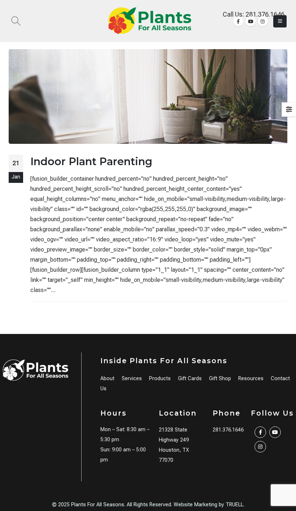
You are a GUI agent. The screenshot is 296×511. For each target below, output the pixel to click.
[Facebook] (238, 21)
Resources (251, 378)
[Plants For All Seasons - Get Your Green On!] (150, 21)
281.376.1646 (228, 430)
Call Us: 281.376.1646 (253, 14)
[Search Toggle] (15, 21)
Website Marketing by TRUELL (208, 505)
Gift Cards (190, 378)
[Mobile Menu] (280, 21)
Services (132, 378)
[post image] (148, 96)
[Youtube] (250, 21)
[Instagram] (263, 21)
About (107, 378)
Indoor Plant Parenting (91, 161)
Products (160, 378)
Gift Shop (220, 378)
